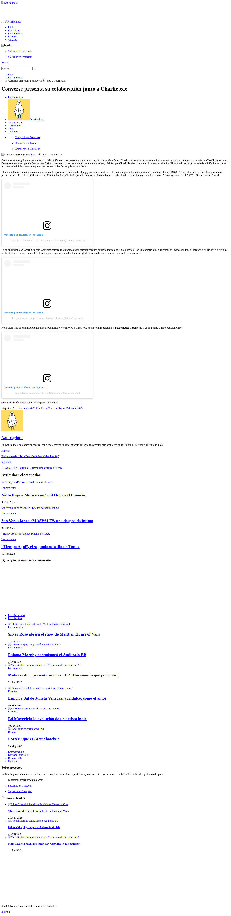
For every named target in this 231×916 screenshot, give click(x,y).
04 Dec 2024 (15, 122)
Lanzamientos (15, 33)
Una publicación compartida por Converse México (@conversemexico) (47, 240)
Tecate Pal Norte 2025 (71, 408)
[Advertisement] (62, 12)
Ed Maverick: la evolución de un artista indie (47, 718)
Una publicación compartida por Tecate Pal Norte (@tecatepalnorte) (47, 318)
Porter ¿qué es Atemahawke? (33, 739)
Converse (53, 408)
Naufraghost (37, 119)
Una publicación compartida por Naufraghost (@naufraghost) (47, 393)
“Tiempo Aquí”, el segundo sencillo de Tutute (40, 546)
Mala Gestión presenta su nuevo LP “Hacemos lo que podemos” (63, 675)
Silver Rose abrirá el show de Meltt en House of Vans (54, 634)
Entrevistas (14, 30)
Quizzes (12, 39)
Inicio (11, 27)
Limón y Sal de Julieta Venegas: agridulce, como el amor (57, 698)
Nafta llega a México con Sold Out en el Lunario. (43, 495)
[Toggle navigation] (2, 22)
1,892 (11, 128)
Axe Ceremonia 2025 (23, 408)
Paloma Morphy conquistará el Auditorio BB (47, 655)
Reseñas (12, 36)
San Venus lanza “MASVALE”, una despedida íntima (47, 521)
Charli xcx (41, 408)
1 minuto (13, 131)
